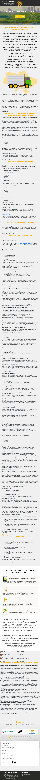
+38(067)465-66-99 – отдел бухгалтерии (7, 753)
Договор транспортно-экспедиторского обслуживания (11, 776)
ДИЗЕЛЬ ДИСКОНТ (30, 775)
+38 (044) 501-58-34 (8, 774)
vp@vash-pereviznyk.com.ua (9, 775)
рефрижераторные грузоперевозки (24, 243)
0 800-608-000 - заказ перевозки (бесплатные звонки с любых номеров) (8, 749)
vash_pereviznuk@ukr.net (6, 762)
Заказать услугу (20, 16)
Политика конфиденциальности (10, 778)
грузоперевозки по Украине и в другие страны (24, 99)
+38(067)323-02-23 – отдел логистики (7, 756)
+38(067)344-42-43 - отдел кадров (8, 758)
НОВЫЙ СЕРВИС (28, 774)
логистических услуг (6, 214)
